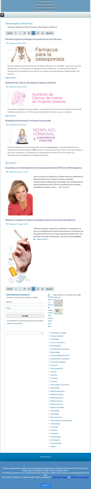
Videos (53, 446)
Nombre (9, 302)
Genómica (54, 378)
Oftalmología (55, 424)
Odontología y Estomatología (61, 420)
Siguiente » (49, 33)
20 (29, 33)
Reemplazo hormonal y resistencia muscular (28, 120)
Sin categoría (55, 440)
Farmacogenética (56, 368)
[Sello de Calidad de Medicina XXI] (58, 314)
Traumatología (55, 443)
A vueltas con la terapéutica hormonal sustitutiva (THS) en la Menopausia (43, 167)
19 (24, 33)
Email (8, 308)
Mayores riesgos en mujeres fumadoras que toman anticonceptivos (40, 219)
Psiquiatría (54, 433)
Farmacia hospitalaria (58, 362)
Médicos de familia (57, 407)
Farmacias (54, 365)
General (53, 372)
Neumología (54, 411)
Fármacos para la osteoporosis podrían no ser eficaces (33, 39)
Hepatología (54, 388)
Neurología (54, 414)
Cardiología (54, 339)
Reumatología (55, 437)
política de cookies (59, 477)
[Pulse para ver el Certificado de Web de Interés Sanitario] (58, 306)
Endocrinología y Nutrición (60, 355)
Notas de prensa (56, 417)
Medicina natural (56, 404)
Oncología (54, 427)
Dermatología (55, 346)
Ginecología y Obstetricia (59, 385)
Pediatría (53, 430)
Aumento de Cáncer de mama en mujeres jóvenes (30, 82)
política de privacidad (14, 323)
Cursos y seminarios (57, 342)
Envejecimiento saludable (59, 359)
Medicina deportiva (57, 391)
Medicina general (56, 398)
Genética (53, 375)
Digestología (55, 352)
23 (42, 33)
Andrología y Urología (58, 333)
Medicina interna (56, 401)
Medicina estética (57, 394)
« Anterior (10, 33)
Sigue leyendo (11, 78)
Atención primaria (56, 336)
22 (38, 33)
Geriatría (53, 381)
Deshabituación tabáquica (60, 349)
